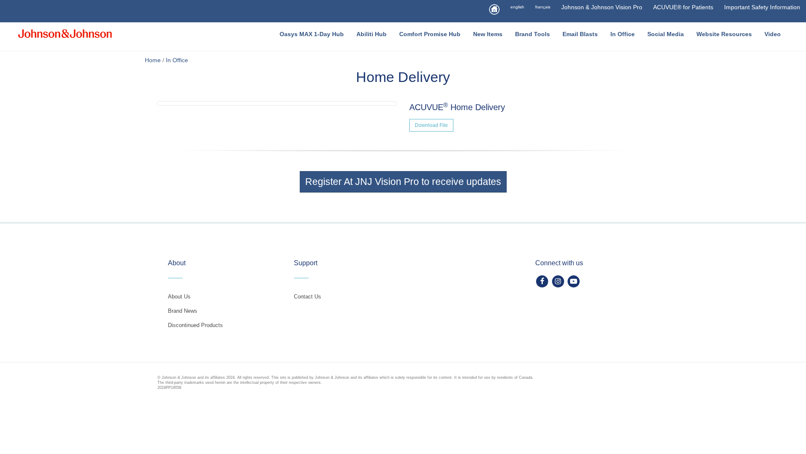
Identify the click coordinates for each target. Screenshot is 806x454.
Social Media (665, 34)
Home (153, 60)
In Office (622, 34)
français (542, 7)
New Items (487, 34)
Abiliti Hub (371, 34)
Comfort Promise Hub (430, 34)
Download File (431, 125)
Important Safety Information (762, 7)
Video (772, 34)
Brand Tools (532, 34)
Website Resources (724, 34)
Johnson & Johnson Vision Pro (601, 7)
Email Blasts (580, 34)
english (517, 7)
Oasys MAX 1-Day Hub (312, 34)
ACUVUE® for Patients (683, 7)
